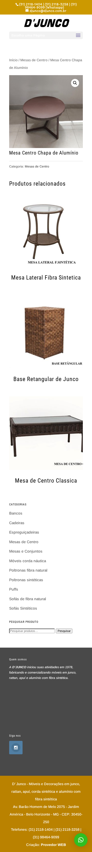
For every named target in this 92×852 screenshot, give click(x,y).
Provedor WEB (53, 845)
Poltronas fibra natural (28, 570)
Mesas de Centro (34, 60)
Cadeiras (16, 523)
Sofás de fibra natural (27, 599)
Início (13, 60)
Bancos (15, 513)
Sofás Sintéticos (23, 608)
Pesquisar (64, 631)
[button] (81, 840)
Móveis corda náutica (27, 561)
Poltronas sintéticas (26, 580)
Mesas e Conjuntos (25, 551)
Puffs (13, 589)
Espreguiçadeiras (24, 532)
